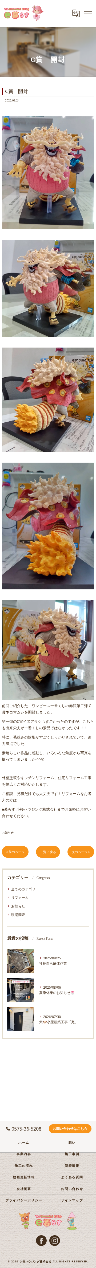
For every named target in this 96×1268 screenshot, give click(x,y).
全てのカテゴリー (25, 889)
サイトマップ (72, 1200)
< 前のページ (15, 852)
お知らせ (8, 832)
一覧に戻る (48, 852)
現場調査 (18, 914)
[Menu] (88, 13)
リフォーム (20, 897)
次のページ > (80, 852)
